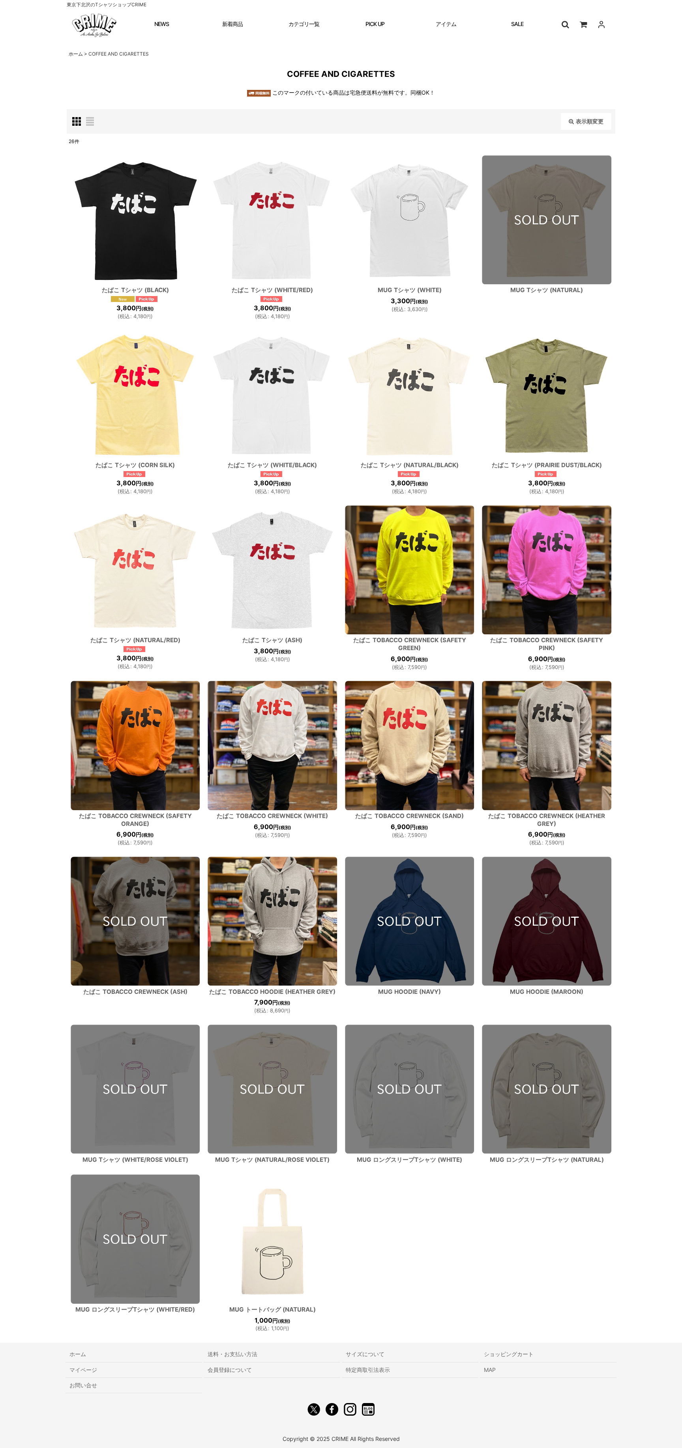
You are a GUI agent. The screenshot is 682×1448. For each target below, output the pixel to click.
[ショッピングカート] (583, 24)
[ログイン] (601, 24)
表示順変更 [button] (589, 121)
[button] (565, 24)
